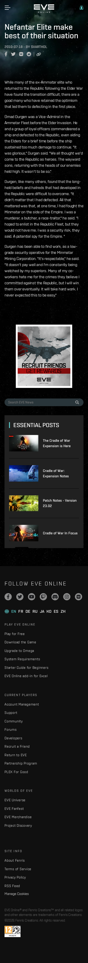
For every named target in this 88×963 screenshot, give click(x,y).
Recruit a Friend (17, 746)
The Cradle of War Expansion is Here (57, 443)
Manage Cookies (17, 894)
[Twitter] (19, 596)
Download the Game (20, 642)
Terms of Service (18, 869)
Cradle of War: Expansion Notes (56, 473)
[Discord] (55, 596)
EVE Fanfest (14, 808)
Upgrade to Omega (19, 651)
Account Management (22, 704)
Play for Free (15, 634)
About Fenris (15, 860)
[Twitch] (43, 596)
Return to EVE (16, 755)
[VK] (78, 596)
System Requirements (22, 659)
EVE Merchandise (18, 817)
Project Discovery (18, 825)
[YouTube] (31, 596)
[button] (81, 8)
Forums (11, 729)
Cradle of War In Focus (60, 533)
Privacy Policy (15, 877)
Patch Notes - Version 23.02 (60, 503)
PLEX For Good (16, 772)
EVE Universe (15, 800)
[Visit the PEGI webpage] (13, 931)
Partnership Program (21, 763)
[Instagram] (66, 596)
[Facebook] (8, 596)
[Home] (44, 12)
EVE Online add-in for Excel (26, 676)
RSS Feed (12, 886)
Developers (13, 738)
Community (14, 721)
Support (11, 713)
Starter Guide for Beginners (26, 667)
